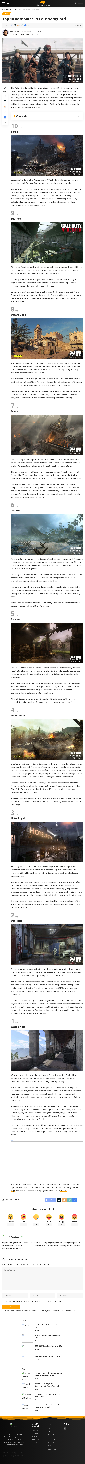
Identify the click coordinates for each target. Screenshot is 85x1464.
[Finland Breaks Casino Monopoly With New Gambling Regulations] (27, 1376)
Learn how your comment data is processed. (56, 1310)
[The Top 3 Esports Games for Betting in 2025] (27, 1328)
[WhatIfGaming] (42, 3)
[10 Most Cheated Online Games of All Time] (27, 1338)
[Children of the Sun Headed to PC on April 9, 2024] (27, 1397)
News (36, 1379)
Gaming (6, 13)
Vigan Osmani (15, 31)
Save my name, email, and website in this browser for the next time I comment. (33, 1301)
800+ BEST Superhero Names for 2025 (49, 1346)
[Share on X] (15, 25)
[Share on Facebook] (11, 25)
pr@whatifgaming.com (13, 1455)
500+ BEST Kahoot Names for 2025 (47, 1356)
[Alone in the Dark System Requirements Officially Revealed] (27, 1387)
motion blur (52, 1187)
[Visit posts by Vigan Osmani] (5, 1237)
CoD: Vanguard (62, 94)
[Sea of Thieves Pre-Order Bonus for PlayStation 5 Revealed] (27, 1408)
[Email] (18, 25)
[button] (4, 3)
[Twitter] (65, 1428)
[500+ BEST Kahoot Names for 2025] (27, 1359)
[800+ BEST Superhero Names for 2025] (27, 1349)
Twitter (63, 1190)
